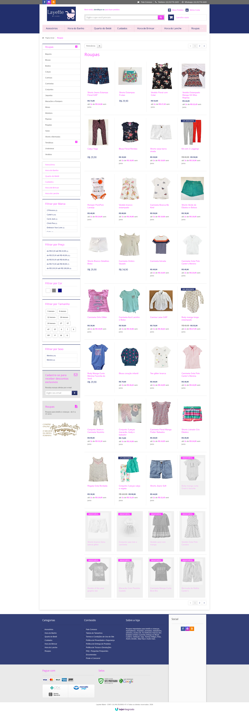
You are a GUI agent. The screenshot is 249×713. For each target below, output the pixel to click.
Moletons (48, 113)
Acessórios (49, 629)
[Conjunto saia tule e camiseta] (130, 531)
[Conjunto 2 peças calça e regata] (130, 480)
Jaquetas (48, 95)
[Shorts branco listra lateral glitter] (98, 531)
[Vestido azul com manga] (161, 531)
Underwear (49, 149)
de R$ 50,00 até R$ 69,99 (58, 260)
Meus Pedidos (177, 10)
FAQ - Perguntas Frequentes (97, 651)
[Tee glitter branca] (161, 368)
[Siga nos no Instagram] (49, 2)
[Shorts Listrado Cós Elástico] (192, 424)
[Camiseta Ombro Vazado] (130, 252)
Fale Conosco (146, 2)
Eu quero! (100, 98)
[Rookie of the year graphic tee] (98, 577)
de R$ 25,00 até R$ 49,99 (58, 255)
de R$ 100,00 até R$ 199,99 (59, 268)
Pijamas (48, 119)
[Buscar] (161, 17)
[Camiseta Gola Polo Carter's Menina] (192, 368)
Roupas (48, 651)
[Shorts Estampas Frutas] (130, 84)
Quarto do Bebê (51, 637)
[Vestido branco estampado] (130, 199)
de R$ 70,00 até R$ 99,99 (58, 264)
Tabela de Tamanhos (94, 633)
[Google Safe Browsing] (126, 681)
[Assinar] (74, 393)
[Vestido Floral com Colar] (162, 87)
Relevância (90, 46)
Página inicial (49, 38)
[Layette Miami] (61, 14)
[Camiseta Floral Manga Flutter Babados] (161, 424)
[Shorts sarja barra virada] (161, 143)
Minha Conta (195, 10)
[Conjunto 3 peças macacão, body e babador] (130, 424)
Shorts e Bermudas (52, 137)
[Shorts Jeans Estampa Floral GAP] (98, 87)
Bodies (48, 66)
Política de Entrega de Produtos (98, 644)
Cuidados (48, 640)
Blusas (48, 60)
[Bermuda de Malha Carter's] (192, 577)
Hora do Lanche (51, 647)
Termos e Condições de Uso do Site (100, 637)
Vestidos (48, 154)
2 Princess (52, 210)
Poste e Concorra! (93, 658)
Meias (47, 107)
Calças (48, 72)
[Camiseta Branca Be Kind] (161, 199)
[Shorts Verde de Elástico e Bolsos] (192, 199)
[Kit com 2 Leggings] (192, 143)
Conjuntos (49, 90)
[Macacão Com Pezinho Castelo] (130, 577)
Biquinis (48, 54)
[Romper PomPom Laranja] (98, 199)
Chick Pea (52, 223)
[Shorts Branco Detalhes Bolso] (98, 252)
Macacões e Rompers (53, 101)
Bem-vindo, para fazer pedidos (102, 10)
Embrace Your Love (55, 228)
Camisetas (49, 84)
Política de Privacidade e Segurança (100, 640)
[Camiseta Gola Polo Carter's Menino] (192, 255)
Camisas (48, 78)
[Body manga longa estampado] (192, 311)
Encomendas (91, 655)
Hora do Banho (51, 633)
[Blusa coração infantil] (130, 368)
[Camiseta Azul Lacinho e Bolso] (130, 311)
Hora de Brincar (51, 644)
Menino (51, 360)
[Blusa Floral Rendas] (130, 143)
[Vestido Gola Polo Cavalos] (192, 531)
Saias (47, 131)
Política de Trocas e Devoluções (98, 647)
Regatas (48, 125)
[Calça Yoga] (98, 140)
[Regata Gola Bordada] (98, 480)
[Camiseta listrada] (161, 255)
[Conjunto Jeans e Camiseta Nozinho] (98, 424)
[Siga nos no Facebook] (44, 2)
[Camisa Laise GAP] (161, 311)
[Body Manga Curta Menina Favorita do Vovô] (98, 365)
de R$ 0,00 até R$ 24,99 (57, 251)
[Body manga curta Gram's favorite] (192, 475)
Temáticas (49, 143)
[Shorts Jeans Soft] (161, 480)
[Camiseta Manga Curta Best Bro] (161, 577)
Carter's (51, 215)
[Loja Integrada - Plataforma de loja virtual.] (124, 709)
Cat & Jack (52, 219)
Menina (51, 356)
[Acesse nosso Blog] (53, 2)
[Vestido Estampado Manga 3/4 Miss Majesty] (193, 87)
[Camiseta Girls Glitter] (98, 311)
